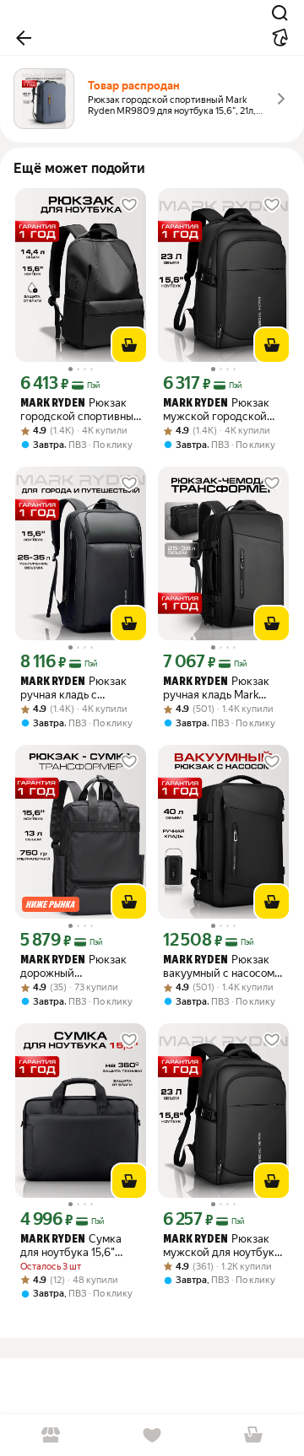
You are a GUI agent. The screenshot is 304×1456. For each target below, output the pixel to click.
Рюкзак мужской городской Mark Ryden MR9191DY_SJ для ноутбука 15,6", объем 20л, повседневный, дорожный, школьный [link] (218, 409)
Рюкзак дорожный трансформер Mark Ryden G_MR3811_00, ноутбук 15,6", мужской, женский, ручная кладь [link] (73, 966)
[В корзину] (129, 345)
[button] (24, 38)
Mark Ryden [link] (52, 403)
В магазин (50, 1435)
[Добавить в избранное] (129, 205)
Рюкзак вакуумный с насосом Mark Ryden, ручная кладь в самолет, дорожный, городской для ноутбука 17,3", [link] (220, 966)
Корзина (253, 1435)
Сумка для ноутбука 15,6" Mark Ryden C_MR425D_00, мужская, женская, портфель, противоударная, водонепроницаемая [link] (73, 1245)
